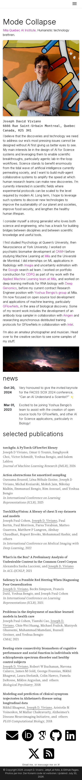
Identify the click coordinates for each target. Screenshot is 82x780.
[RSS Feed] (48, 753)
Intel (70, 324)
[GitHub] (56, 735)
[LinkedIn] (70, 735)
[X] (34, 753)
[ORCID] (28, 735)
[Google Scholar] (42, 735)
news (10, 378)
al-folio (56, 769)
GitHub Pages (71, 769)
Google (13, 270)
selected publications (33, 434)
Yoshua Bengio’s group (50, 292)
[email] (12, 735)
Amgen (68, 315)
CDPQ (30, 274)
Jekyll (48, 769)
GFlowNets (10, 306)
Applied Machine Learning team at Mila (29, 279)
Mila (47, 256)
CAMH (60, 251)
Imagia (28, 265)
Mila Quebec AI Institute (19, 30)
